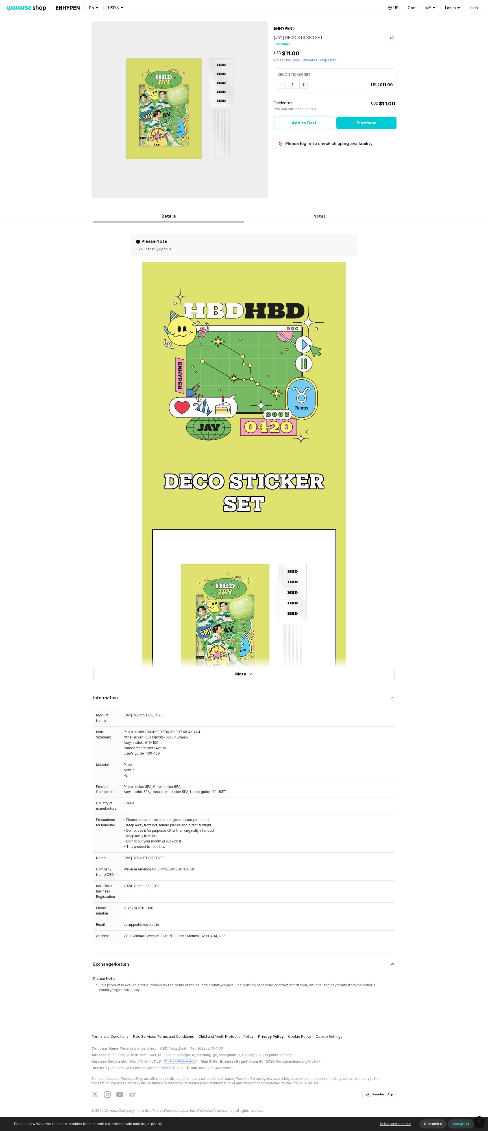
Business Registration (180, 1061)
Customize (433, 1124)
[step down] (282, 84)
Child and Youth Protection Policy (226, 1036)
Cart (412, 8)
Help (474, 8)
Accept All (460, 1124)
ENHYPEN (283, 28)
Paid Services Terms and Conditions (163, 1036)
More (240, 674)
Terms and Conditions (109, 1036)
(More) (156, 1124)
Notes (319, 216)
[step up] (303, 84)
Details (169, 216)
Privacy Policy (271, 1036)
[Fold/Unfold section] (244, 698)
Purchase (366, 122)
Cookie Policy (299, 1036)
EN (91, 8)
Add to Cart (304, 122)
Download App (382, 1094)
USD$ (113, 8)
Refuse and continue (395, 1124)
